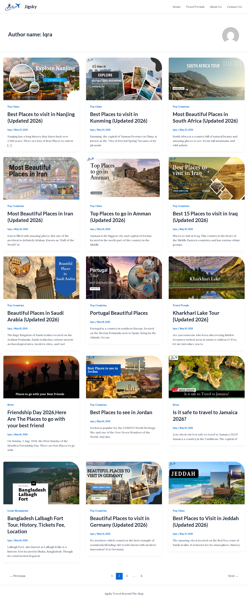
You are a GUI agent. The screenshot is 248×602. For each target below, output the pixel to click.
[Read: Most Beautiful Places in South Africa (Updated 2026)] (207, 78)
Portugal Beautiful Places (119, 313)
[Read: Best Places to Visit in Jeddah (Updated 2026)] (207, 482)
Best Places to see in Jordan (121, 412)
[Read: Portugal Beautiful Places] (124, 277)
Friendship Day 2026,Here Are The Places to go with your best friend (36, 418)
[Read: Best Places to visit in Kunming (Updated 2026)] (124, 78)
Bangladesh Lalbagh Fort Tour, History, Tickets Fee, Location (36, 524)
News (10, 404)
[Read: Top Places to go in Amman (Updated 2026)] (124, 178)
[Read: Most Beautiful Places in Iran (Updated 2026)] (41, 178)
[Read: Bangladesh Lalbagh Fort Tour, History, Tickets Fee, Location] (41, 482)
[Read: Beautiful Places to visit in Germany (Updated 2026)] (124, 482)
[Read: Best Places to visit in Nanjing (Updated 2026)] (41, 78)
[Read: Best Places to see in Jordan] (124, 376)
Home (177, 6)
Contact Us (234, 6)
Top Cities (13, 106)
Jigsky (30, 6)
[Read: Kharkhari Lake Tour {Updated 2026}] (207, 277)
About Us (216, 6)
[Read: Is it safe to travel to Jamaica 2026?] (207, 376)
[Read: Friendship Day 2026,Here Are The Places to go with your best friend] (41, 376)
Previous (17, 576)
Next (233, 576)
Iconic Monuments (17, 510)
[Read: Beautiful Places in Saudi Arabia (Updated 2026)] (41, 277)
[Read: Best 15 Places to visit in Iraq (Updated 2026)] (207, 178)
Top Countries (181, 106)
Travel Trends (195, 6)
